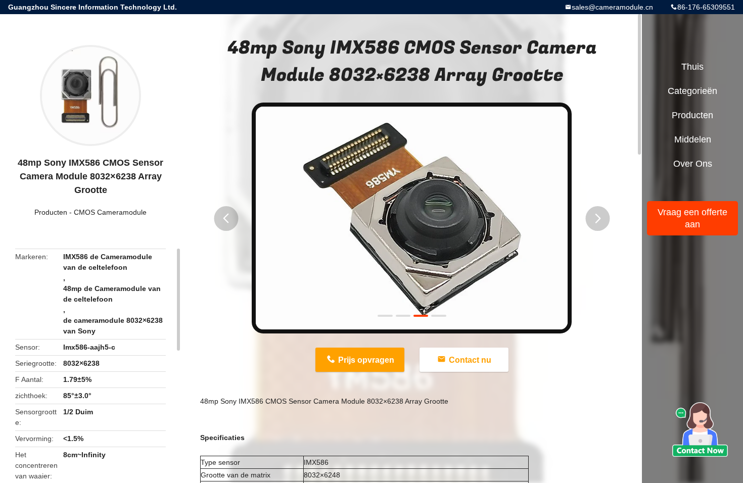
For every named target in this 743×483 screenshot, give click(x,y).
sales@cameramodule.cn (612, 7)
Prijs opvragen (366, 360)
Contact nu (470, 360)
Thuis (692, 67)
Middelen (692, 139)
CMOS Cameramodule (110, 212)
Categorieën (692, 91)
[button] (226, 218)
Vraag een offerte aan (692, 218)
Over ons (692, 164)
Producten (50, 212)
